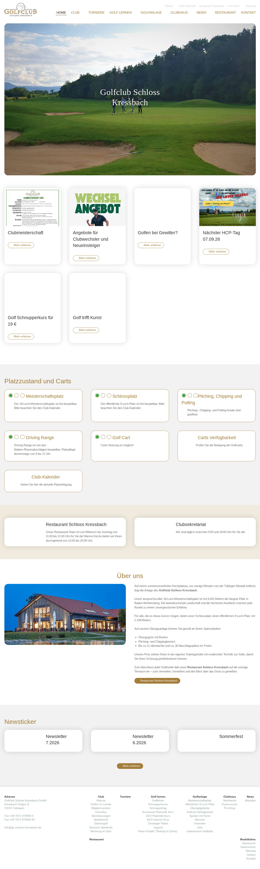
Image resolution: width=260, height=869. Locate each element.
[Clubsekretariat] (153, 532)
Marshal (200, 819)
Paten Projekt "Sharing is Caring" (158, 831)
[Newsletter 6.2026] (110, 741)
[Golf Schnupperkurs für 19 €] (32, 292)
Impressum (249, 843)
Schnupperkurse (158, 804)
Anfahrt (251, 854)
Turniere (96, 12)
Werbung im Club (100, 831)
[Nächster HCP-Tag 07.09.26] (227, 207)
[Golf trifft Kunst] (97, 292)
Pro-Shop (229, 808)
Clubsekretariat (191, 524)
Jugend (158, 827)
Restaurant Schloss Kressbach (158, 680)
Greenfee (101, 812)
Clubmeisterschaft (25, 232)
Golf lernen (121, 12)
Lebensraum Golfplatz (200, 831)
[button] (251, 99)
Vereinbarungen (101, 815)
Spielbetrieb (101, 819)
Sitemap (251, 850)
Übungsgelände (199, 808)
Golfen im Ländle (101, 804)
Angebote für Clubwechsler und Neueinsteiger (90, 239)
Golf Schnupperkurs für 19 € (30, 321)
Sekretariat (229, 800)
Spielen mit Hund (200, 815)
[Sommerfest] (197, 741)
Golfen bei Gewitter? (158, 232)
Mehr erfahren (22, 245)
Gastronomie (229, 804)
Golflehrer (158, 800)
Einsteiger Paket (158, 823)
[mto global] (20, 9)
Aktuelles (250, 800)
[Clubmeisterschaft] (32, 207)
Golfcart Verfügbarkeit (200, 812)
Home (61, 12)
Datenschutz (248, 847)
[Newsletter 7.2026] (23, 741)
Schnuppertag (158, 808)
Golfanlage (152, 12)
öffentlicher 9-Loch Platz (199, 804)
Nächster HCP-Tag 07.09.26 (221, 236)
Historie (100, 800)
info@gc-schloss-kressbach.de (22, 827)
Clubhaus (180, 12)
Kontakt (248, 12)
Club (75, 12)
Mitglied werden (100, 808)
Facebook (218, 5)
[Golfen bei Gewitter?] (162, 207)
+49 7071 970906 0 (21, 815)
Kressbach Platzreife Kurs (158, 812)
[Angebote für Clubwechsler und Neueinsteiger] (97, 207)
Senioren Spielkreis (100, 827)
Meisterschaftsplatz (199, 800)
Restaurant (225, 12)
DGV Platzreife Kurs (158, 815)
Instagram (205, 5)
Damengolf (101, 823)
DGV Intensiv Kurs (158, 819)
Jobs (200, 827)
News (202, 12)
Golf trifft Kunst (87, 317)
